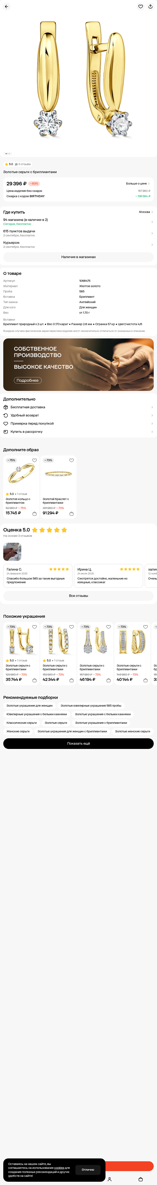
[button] (78, 222)
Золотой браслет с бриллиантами (56, 501)
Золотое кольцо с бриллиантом (18, 501)
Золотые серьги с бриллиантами (18, 667)
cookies (59, 1168)
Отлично (88, 1170)
